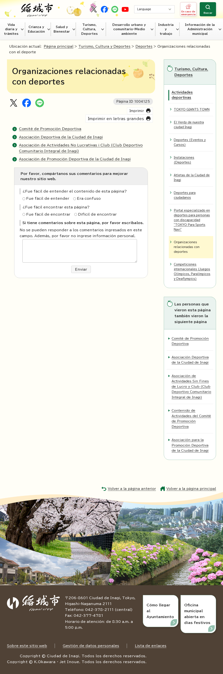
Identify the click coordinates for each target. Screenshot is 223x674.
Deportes (143, 46)
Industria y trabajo (166, 29)
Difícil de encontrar (97, 214)
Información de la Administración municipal (200, 29)
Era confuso (89, 198)
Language (144, 9)
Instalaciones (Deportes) (184, 160)
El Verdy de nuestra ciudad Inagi (189, 125)
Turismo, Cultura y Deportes (104, 46)
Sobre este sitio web (27, 645)
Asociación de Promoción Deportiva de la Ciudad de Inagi (75, 159)
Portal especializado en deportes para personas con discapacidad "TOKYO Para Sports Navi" (192, 220)
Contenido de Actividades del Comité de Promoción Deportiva (191, 418)
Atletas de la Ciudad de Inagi (192, 177)
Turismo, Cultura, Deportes (89, 29)
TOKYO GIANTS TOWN (191, 109)
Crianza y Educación (36, 29)
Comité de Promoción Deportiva (50, 129)
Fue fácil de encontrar (48, 214)
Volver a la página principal (191, 488)
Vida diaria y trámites (11, 29)
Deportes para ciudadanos (185, 195)
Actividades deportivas (182, 95)
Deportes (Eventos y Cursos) (190, 142)
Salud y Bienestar (62, 29)
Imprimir (136, 110)
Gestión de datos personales (91, 645)
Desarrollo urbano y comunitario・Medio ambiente (129, 29)
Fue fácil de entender (47, 198)
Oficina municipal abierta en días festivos (197, 614)
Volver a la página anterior (132, 488)
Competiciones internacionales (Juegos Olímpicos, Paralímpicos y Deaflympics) (192, 271)
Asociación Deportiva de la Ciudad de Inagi (61, 137)
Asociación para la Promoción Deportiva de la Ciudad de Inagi (190, 445)
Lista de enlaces (150, 645)
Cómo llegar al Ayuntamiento (160, 611)
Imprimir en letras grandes (116, 119)
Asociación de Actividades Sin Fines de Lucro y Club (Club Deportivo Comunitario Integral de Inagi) (191, 386)
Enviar (81, 269)
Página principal (58, 46)
